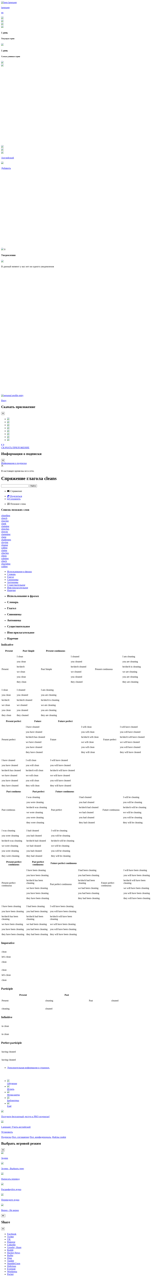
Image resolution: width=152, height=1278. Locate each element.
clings (4, 556)
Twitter (10, 1236)
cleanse (4, 545)
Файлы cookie (59, 1137)
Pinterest (11, 1242)
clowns (4, 531)
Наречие (11, 590)
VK (9, 1239)
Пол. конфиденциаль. (41, 1137)
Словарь (11, 574)
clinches (5, 553)
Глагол (10, 577)
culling (4, 566)
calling (4, 547)
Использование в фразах (19, 571)
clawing (5, 521)
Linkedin (11, 1244)
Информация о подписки (14, 463)
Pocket (10, 1274)
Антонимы (12, 582)
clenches (5, 529)
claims (4, 550)
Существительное (16, 585)
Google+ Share (14, 1247)
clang (3, 537)
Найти (33, 486)
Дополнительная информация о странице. (28, 1067)
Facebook (11, 1234)
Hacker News (13, 1252)
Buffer (10, 1255)
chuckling (5, 564)
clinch (4, 561)
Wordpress (12, 1271)
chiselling (5, 515)
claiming (5, 526)
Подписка (6, 1137)
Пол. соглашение (20, 1137)
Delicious (11, 1266)
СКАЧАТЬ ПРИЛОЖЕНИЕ (15, 447)
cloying (4, 542)
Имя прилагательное (17, 587)
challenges (6, 539)
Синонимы (12, 579)
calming (5, 558)
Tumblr (10, 1261)
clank (3, 523)
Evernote (11, 1269)
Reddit (10, 1250)
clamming (5, 534)
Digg (9, 1258)
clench (4, 518)
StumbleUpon (13, 1263)
